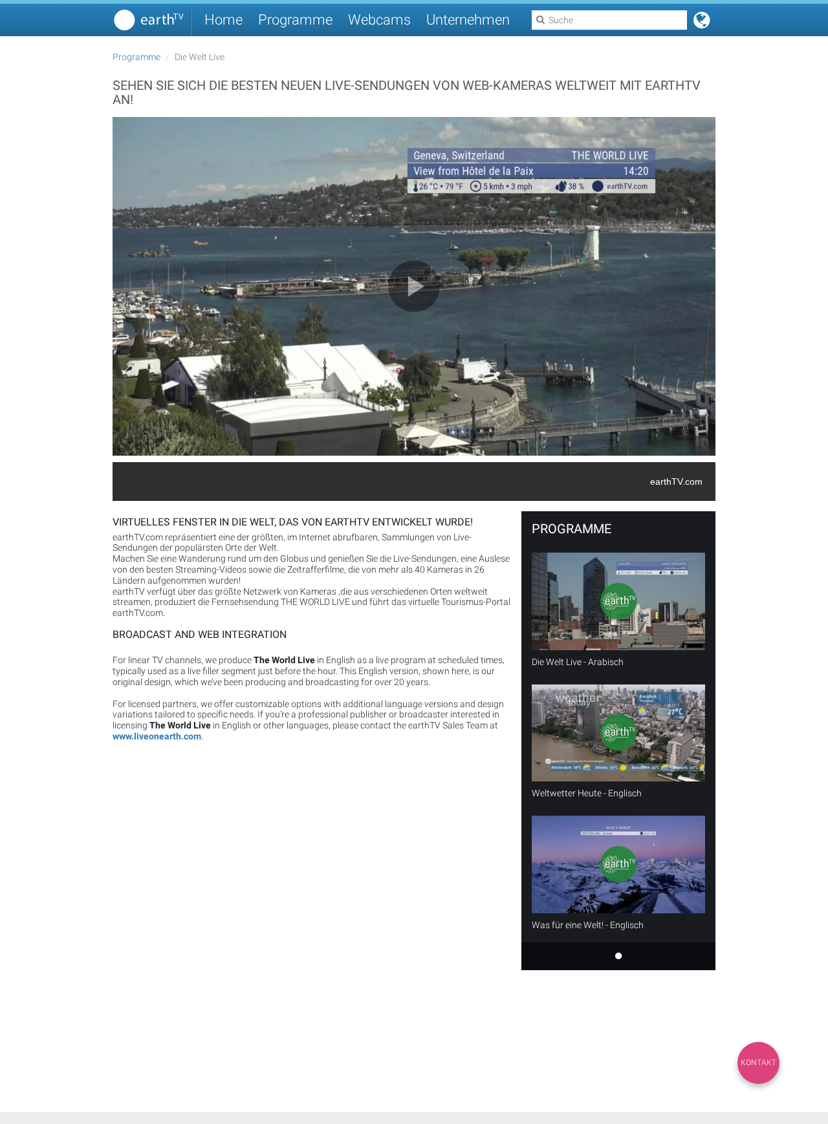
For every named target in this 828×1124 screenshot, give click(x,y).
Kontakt (758, 1062)
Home (223, 20)
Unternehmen (468, 20)
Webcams (379, 20)
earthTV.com (676, 481)
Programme (295, 20)
